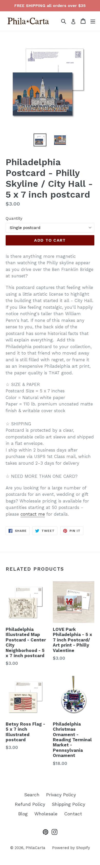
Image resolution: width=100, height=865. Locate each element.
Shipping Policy (68, 804)
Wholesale (45, 813)
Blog (23, 813)
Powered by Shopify (71, 847)
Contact (73, 813)
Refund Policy (30, 804)
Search (31, 794)
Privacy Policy (61, 794)
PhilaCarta (35, 847)
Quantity (14, 218)
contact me (33, 514)
